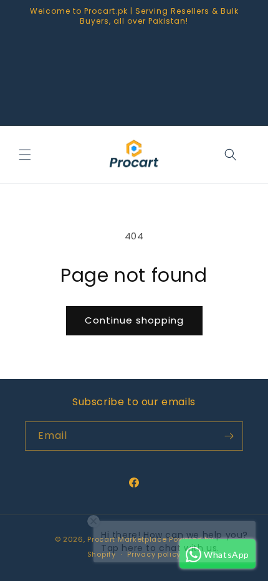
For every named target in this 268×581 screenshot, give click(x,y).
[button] (25, 154)
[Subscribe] (228, 436)
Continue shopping (134, 320)
